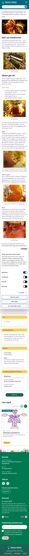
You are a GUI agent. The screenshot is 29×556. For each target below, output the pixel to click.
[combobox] (13, 7)
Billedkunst (7, 376)
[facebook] (3, 483)
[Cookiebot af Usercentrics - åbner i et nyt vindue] (20, 249)
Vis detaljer (21, 292)
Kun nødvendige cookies (14, 306)
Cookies (24, 553)
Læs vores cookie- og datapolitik (13, 534)
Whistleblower (17, 553)
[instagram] (7, 483)
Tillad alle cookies (14, 297)
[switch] (25, 277)
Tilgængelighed (8, 553)
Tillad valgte (14, 301)
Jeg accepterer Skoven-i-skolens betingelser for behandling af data (13, 532)
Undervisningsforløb (7, 410)
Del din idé (6, 491)
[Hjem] (9, 2)
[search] (25, 7)
